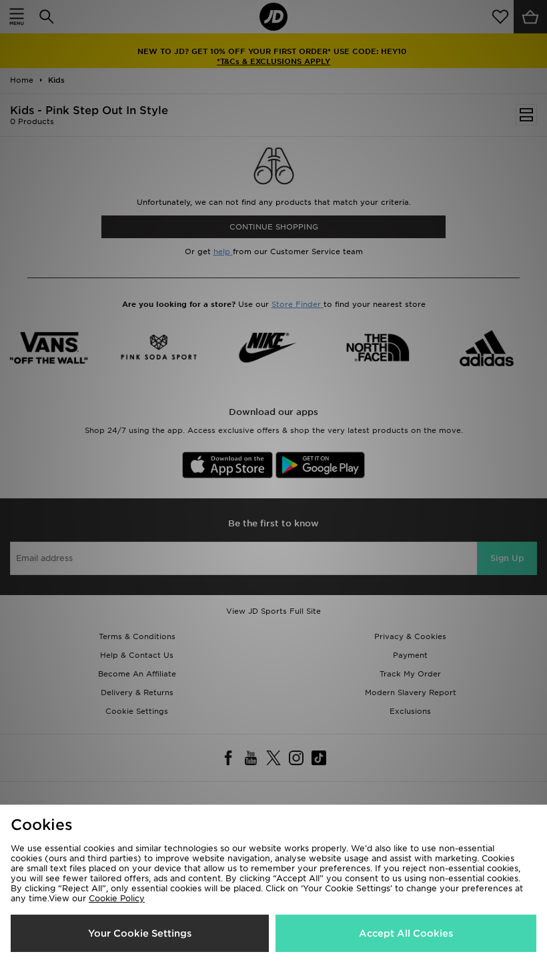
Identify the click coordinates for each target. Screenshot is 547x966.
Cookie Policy (117, 898)
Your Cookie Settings (139, 933)
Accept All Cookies (406, 933)
